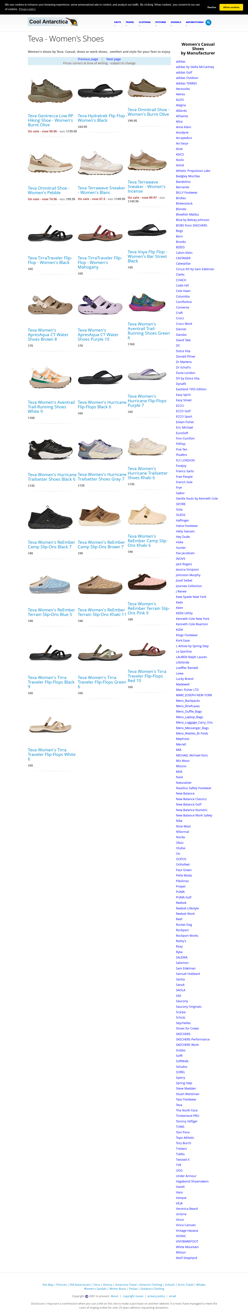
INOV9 (180, 559)
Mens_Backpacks (188, 701)
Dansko (181, 335)
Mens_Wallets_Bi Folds (192, 733)
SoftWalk (182, 1061)
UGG (179, 1170)
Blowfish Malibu (187, 214)
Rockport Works (187, 936)
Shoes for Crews (187, 1028)
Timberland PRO (187, 1116)
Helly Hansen (185, 531)
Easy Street (183, 400)
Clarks (180, 274)
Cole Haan (183, 291)
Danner (181, 329)
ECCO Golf (183, 411)
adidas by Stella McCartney (195, 67)
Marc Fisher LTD (187, 690)
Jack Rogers (184, 564)
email (172, 1296)
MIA (178, 750)
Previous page (88, 59)
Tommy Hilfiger (187, 1121)
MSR (179, 772)
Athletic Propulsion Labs (193, 171)
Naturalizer (184, 783)
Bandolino (183, 182)
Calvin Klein (184, 253)
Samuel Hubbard (188, 974)
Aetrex (180, 94)
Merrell (181, 744)
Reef (179, 919)
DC (178, 345)
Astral (180, 165)
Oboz (179, 843)
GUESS (180, 515)
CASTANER (183, 258)
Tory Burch (183, 1143)
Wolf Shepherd (186, 1258)
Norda (180, 837)
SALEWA (181, 957)
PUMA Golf (183, 897)
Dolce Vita (183, 351)
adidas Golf (184, 72)
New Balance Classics (191, 799)
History (107, 1285)
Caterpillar (183, 263)
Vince (180, 1220)
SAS (178, 996)
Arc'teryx (182, 143)
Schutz (180, 1017)
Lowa (179, 673)
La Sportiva (184, 651)
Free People (184, 477)
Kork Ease (183, 640)
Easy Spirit (183, 395)
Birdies (181, 198)
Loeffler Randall (187, 668)
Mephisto (182, 739)
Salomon (182, 963)
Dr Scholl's (183, 367)
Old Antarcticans (80, 1285)
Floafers (181, 455)
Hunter (181, 548)
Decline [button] (212, 7)
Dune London (185, 373)
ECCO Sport (184, 416)
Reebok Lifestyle (187, 908)
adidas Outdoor (187, 78)
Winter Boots (117, 1289)
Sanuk (180, 985)
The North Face (187, 1110)
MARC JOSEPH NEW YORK (194, 695)
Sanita (180, 979)
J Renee (181, 591)
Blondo (181, 209)
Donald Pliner (185, 356)
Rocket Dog (184, 925)
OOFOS (181, 859)
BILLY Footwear (187, 192)
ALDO (180, 100)
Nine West (183, 826)
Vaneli (180, 1187)
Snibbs (181, 1050)
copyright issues (133, 1296)
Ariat (179, 149)
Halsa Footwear (187, 526)
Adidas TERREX (186, 83)
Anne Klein (183, 127)
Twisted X (182, 1159)
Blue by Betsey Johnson (192, 220)
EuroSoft (182, 433)
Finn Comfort (185, 438)
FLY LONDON (185, 460)
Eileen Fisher (185, 422)
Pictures (61, 1285)
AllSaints (182, 116)
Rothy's (181, 941)
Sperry (180, 1078)
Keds (179, 602)
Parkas (133, 1289)
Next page (113, 59)
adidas (180, 61)
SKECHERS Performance (193, 1039)
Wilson (181, 1252)
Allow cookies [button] (231, 7)
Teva (179, 1105)
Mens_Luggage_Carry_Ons (194, 722)
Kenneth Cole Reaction (192, 624)
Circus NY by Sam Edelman (195, 269)
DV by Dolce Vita (187, 378)
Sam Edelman (186, 968)
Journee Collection (189, 586)
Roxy (179, 946)
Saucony (182, 1001)
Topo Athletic (185, 1138)
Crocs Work (184, 324)
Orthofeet (183, 864)
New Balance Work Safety (194, 815)
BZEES (180, 247)
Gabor (180, 493)
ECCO (180, 406)
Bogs (179, 231)
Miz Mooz (182, 761)
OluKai (180, 848)
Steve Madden (186, 1088)
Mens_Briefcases (188, 706)
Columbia (183, 296)
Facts (97, 1285)
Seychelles (183, 1023)
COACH (181, 280)
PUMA (180, 892)
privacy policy (156, 1296)
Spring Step (184, 1083)
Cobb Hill (182, 285)
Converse (182, 307)
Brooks (181, 242)
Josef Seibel (184, 580)
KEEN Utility (184, 613)
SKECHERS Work (187, 1045)
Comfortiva (184, 302)
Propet (180, 886)
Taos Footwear (186, 1099)
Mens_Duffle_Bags (189, 711)
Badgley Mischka (188, 176)
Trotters (181, 1149)
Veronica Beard (187, 1209)
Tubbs (180, 1154)
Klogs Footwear (187, 635)
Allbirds (181, 111)
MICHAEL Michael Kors (192, 755)
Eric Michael (184, 427)
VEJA (179, 1203)
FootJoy (181, 466)
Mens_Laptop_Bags (189, 717)
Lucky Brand (184, 679)
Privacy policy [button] (27, 9)
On (178, 854)
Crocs (180, 318)
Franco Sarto (185, 471)
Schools (170, 1285)
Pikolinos (182, 881)
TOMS (180, 1127)
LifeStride (182, 662)
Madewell (183, 684)
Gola (179, 509)
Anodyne (182, 132)
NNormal (182, 832)
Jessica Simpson (187, 569)
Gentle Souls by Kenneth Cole (197, 498)
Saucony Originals (189, 1007)
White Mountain (187, 1247)
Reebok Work (185, 914)
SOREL (180, 1072)
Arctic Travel (185, 1285)
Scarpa (181, 1012)
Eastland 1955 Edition (191, 389)
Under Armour (186, 1176)
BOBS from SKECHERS (191, 225)
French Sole (184, 482)
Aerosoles (183, 89)
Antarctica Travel (125, 1285)
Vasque (181, 1198)
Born (179, 236)
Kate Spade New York (191, 597)
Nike (179, 821)
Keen (179, 608)
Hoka (179, 542)
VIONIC (181, 1236)
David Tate (183, 340)
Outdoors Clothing (152, 1289)
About (114, 1296)
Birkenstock (184, 203)
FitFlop (180, 444)
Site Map (48, 1285)
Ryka (179, 952)
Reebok (181, 903)
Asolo (180, 160)
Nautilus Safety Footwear (193, 788)
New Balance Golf (188, 804)
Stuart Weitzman (187, 1094)
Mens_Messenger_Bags (192, 728)
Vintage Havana (187, 1231)
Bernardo (182, 187)
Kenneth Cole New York (192, 619)
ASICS (180, 154)
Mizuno (181, 766)
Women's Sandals (95, 1289)
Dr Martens (184, 362)
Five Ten (181, 449)
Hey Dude (183, 537)
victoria (181, 1214)
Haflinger (182, 520)
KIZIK (179, 630)
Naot (179, 777)
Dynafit (181, 384)
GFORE (181, 504)
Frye (179, 487)
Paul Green (184, 870)
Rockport (182, 930)
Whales (200, 1285)
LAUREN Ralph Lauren (191, 657)
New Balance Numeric (192, 810)
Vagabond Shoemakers (192, 1181)
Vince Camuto (186, 1225)
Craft (179, 313)
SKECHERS (183, 1034)
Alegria (181, 105)
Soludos (181, 1067)
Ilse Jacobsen (185, 553)
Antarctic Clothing (150, 1285)
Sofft (179, 1056)
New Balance (185, 793)
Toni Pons (183, 1132)
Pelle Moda (184, 875)
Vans (179, 1192)
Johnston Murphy (188, 575)
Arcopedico (184, 138)
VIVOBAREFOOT (187, 1241)
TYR (178, 1165)
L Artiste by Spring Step (192, 646)
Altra (179, 121)
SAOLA (180, 990)
